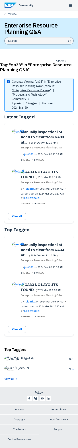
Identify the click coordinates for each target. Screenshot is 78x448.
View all (17, 216)
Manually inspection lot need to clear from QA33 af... (42, 137)
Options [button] (61, 60)
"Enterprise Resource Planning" (31, 90)
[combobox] (39, 40)
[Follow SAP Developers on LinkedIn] (48, 398)
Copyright (19, 419)
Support (58, 429)
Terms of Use (58, 409)
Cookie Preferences (19, 439)
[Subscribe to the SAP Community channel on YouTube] (42, 398)
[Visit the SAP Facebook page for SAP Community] (29, 398)
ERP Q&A (12, 14)
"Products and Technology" (29, 94)
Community (26, 5)
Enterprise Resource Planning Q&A (41, 147)
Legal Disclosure (58, 419)
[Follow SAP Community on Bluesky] (35, 398)
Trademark (19, 429)
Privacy (19, 409)
